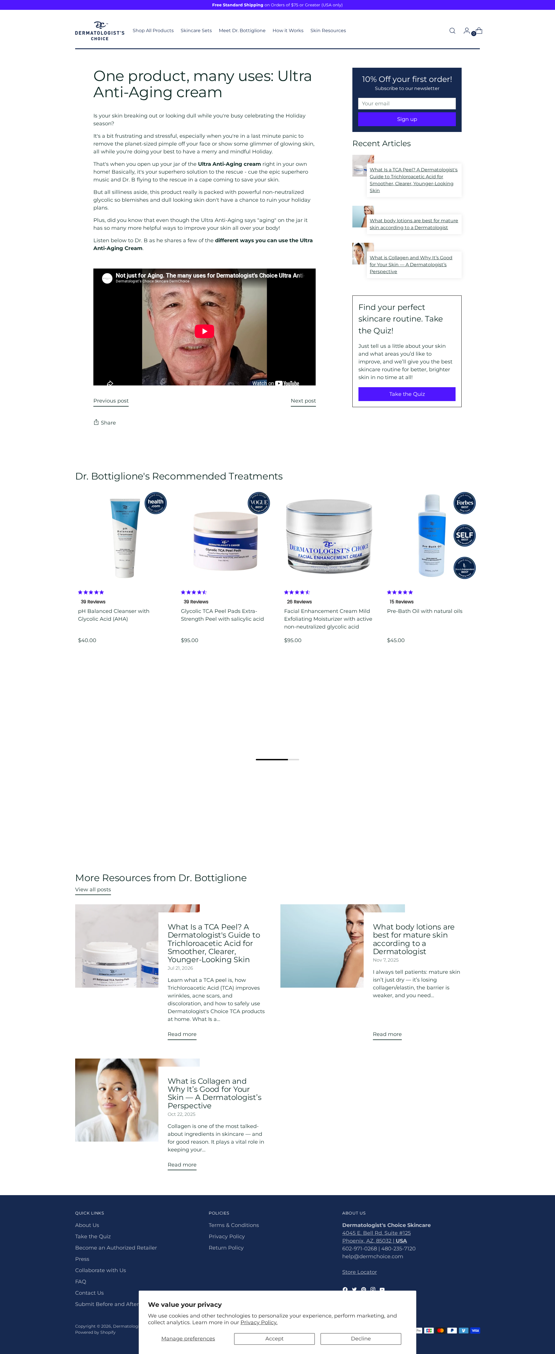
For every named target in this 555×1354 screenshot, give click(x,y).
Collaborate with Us (100, 1270)
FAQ (80, 1281)
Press (82, 1259)
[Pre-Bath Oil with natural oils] (432, 535)
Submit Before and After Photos (116, 1304)
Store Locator (359, 1272)
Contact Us (89, 1293)
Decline (361, 1338)
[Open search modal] (452, 30)
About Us (87, 1225)
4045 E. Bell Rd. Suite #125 (376, 1233)
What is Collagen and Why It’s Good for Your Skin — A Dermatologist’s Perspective (215, 1093)
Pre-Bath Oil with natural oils (424, 611)
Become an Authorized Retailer (116, 1248)
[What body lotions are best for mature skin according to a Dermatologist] (342, 974)
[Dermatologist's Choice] (99, 30)
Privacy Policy (227, 1236)
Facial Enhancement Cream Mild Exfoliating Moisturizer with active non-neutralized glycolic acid (328, 619)
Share (108, 423)
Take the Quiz (407, 394)
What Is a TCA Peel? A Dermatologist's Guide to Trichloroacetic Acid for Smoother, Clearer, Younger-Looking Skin (214, 943)
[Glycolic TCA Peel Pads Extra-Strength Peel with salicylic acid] (226, 535)
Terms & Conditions (234, 1225)
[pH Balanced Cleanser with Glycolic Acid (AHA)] (123, 535)
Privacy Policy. (259, 1322)
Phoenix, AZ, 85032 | (374, 1241)
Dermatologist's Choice (137, 1326)
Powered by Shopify (95, 1332)
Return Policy (226, 1248)
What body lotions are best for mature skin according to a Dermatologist (414, 939)
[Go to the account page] (464, 30)
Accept (274, 1338)
